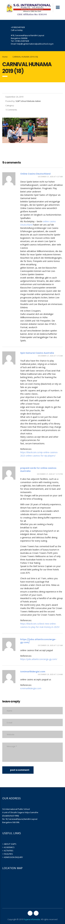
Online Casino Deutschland (35, 173)
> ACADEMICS (8, 847)
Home (5, 57)
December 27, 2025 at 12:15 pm (50, 474)
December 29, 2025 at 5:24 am (50, 674)
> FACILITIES (7, 854)
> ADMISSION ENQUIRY (12, 857)
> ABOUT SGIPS (9, 844)
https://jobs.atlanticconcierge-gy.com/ (38, 659)
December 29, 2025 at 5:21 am (50, 645)
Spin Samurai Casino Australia (37, 352)
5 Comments (11, 109)
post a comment (19, 769)
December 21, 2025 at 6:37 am (50, 176)
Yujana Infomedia (32, 919)
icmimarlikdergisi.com (32, 671)
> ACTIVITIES (7, 850)
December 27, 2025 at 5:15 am (50, 356)
